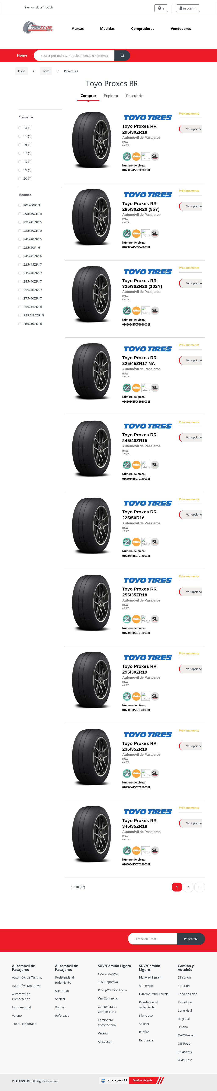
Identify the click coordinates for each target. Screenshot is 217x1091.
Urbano (183, 1027)
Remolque (185, 1002)
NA (139, 360)
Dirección (184, 977)
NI (162, 8)
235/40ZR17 (32, 273)
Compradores (142, 28)
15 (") (27, 136)
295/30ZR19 (134, 672)
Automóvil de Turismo (27, 977)
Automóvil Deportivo (26, 986)
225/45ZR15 (32, 222)
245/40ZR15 (134, 440)
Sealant (60, 999)
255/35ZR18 (134, 594)
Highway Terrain (150, 977)
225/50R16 (133, 517)
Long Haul (185, 1010)
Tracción (184, 986)
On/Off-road (186, 1035)
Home (18, 55)
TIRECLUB (22, 1081)
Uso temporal (21, 1007)
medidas (107, 28)
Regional (184, 1019)
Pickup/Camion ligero (112, 990)
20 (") (27, 178)
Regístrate (191, 939)
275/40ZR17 (32, 298)
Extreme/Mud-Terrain (153, 994)
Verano (17, 1015)
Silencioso (62, 991)
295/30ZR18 (134, 132)
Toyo (46, 71)
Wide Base (185, 1060)
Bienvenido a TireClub (39, 7)
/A (128, 145)
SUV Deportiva (108, 982)
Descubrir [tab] (134, 95)
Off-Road (184, 1043)
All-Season (105, 1042)
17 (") (27, 153)
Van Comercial (108, 998)
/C (126, 145)
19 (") (27, 170)
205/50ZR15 (32, 213)
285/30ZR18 (32, 324)
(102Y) (142, 283)
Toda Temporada (24, 1024)
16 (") (27, 144)
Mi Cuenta (189, 8)
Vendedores (181, 28)
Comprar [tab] (88, 95)
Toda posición (187, 994)
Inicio (21, 71)
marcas (77, 28)
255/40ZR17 (32, 290)
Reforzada (62, 1015)
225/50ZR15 (32, 230)
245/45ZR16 (32, 256)
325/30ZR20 (134, 286)
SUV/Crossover (108, 974)
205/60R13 (31, 205)
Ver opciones (194, 129)
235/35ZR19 (134, 749)
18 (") (27, 161)
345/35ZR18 (134, 826)
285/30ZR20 (134, 209)
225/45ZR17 (134, 363)
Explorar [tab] (111, 95)
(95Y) (141, 206)
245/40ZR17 (32, 281)
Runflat (60, 1007)
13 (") (27, 127)
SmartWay (185, 1052)
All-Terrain (146, 986)
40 (123, 145)
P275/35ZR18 (33, 315)
